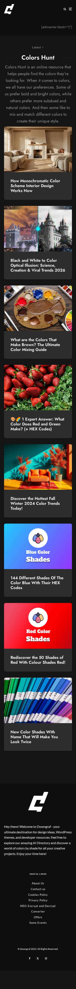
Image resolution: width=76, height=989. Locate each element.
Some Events (38, 922)
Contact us (38, 889)
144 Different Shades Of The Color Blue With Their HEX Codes (37, 583)
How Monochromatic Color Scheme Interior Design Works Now (35, 186)
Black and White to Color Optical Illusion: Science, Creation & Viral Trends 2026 (38, 265)
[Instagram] (46, 958)
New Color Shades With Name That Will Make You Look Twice (34, 737)
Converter (38, 911)
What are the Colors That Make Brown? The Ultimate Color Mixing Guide (35, 344)
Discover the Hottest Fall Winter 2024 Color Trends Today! (35, 503)
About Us (38, 883)
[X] (37, 958)
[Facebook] (29, 958)
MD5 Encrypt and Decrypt (38, 906)
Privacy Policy (38, 900)
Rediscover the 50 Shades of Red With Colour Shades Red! (38, 660)
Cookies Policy (38, 894)
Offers (38, 917)
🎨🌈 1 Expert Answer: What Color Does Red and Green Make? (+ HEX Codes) (37, 424)
